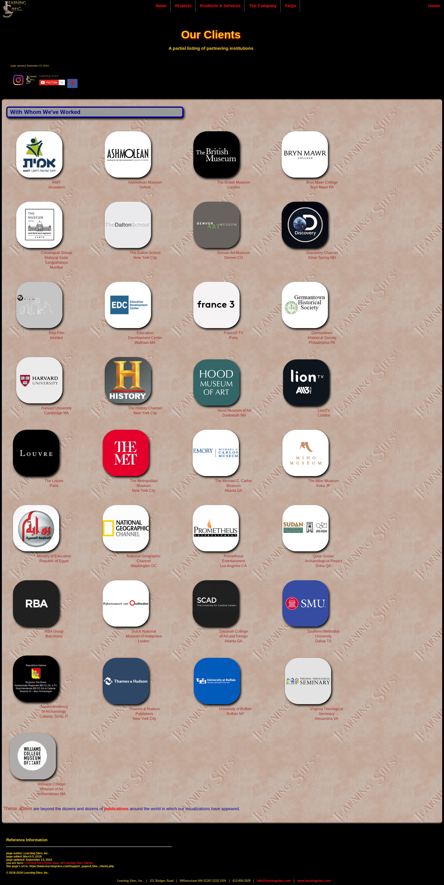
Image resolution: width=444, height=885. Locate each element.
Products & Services (220, 5)
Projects (183, 5)
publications (116, 809)
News (161, 5)
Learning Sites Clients (78, 863)
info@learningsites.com (274, 880)
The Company (263, 5)
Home (434, 5)
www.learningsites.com (314, 880)
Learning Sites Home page (42, 863)
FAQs (290, 5)
